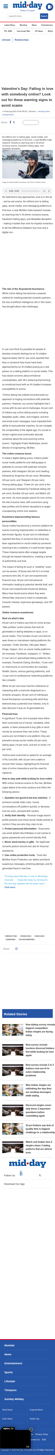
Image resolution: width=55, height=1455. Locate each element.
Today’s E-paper (27, 10)
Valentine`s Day (11, 936)
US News (39, 31)
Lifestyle (6, 40)
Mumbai (23, 25)
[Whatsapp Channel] (23, 128)
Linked (19, 123)
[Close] (31, 1429)
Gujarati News (36, 1410)
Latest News (9, 25)
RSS (44, 1439)
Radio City (34, 1418)
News (34, 25)
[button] (8, 6)
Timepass (10, 1390)
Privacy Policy (41, 1434)
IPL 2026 (8, 31)
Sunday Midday (14, 1399)
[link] (7, 1428)
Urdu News (7, 1418)
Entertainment (47, 25)
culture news (39, 936)
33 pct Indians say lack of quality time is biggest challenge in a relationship (40, 1129)
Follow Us (33, 123)
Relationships (22, 40)
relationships (10, 939)
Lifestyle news (26, 936)
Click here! (9, 887)
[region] (28, 64)
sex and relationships (26, 939)
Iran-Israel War (23, 31)
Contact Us (34, 1439)
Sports (8, 1372)
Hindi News (7, 1410)
